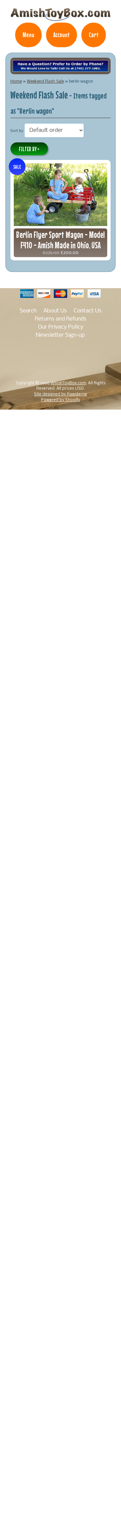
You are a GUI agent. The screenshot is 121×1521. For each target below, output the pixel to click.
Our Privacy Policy (60, 327)
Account (61, 34)
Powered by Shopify (60, 400)
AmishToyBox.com (68, 383)
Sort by (16, 131)
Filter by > (29, 149)
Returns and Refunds (60, 319)
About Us (55, 311)
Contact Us (88, 311)
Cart (93, 34)
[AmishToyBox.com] (60, 18)
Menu (28, 34)
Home (16, 81)
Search (28, 311)
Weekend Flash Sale (45, 81)
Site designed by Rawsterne (60, 394)
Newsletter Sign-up (60, 335)
